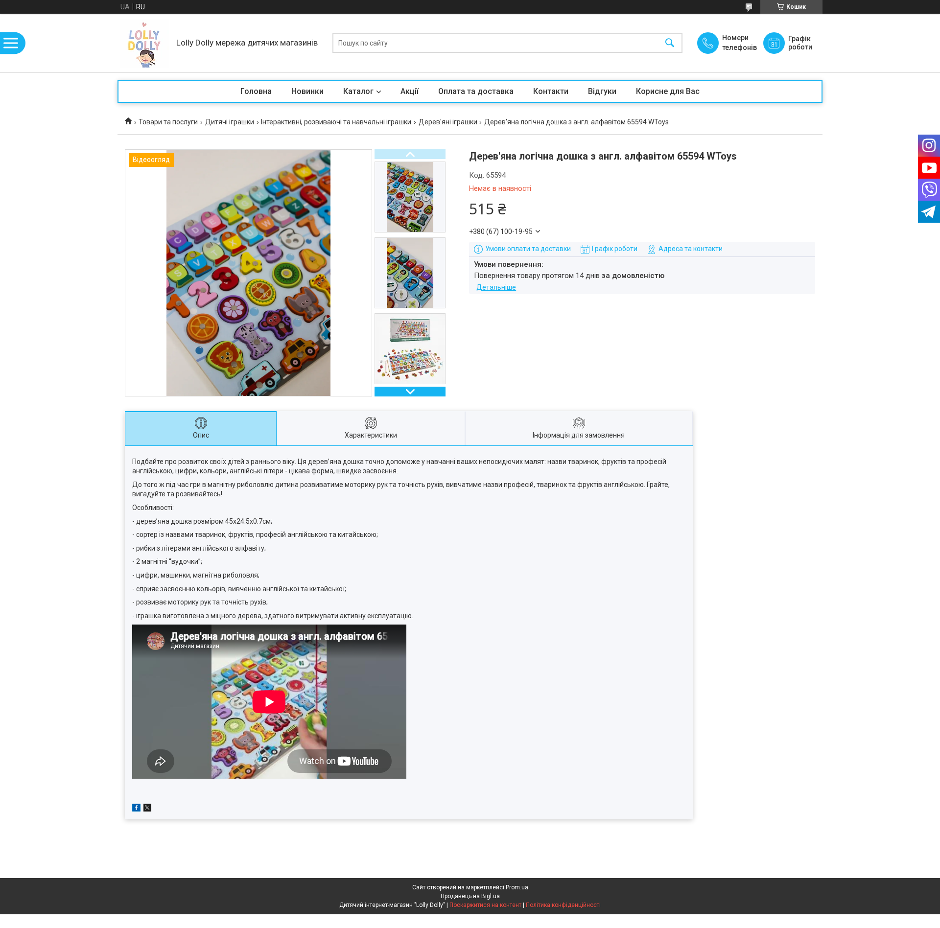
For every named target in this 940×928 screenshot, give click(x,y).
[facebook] (136, 809)
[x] (147, 809)
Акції (409, 91)
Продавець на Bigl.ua (470, 896)
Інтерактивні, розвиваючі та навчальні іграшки (336, 122)
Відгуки (602, 91)
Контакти (550, 91)
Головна (256, 91)
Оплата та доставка (476, 91)
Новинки (307, 91)
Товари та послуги (168, 122)
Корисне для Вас (668, 91)
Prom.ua (517, 887)
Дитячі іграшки (229, 122)
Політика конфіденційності (563, 905)
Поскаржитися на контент (485, 905)
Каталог (358, 91)
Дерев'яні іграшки (448, 122)
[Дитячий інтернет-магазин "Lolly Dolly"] (144, 43)
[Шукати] (670, 43)
